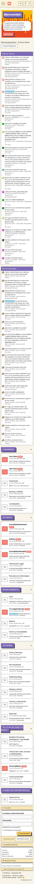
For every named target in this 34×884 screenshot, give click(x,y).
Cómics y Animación (17, 701)
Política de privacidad (9, 877)
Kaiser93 (27, 626)
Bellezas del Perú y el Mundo (12, 728)
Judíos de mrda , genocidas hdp (16, 192)
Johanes (22, 802)
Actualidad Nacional (11, 77)
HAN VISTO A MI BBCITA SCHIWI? (16, 123)
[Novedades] (25, 4)
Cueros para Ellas (16, 777)
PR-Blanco (6, 873)
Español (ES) (17, 873)
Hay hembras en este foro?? (18, 508)
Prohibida (22, 463)
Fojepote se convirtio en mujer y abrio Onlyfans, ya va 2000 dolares (18, 231)
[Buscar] (30, 4)
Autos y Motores (15, 652)
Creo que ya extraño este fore (15, 170)
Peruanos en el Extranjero (19, 576)
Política (7, 64)
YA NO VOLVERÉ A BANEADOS (14, 200)
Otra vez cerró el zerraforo (14, 115)
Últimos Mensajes (9, 269)
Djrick (18, 638)
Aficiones (7, 645)
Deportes (13, 714)
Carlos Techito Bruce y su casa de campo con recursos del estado (17, 58)
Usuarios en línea (10, 861)
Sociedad (7, 517)
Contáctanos (6, 876)
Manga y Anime (15, 689)
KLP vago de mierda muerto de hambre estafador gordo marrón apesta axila (16, 220)
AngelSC (26, 771)
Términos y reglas (17, 876)
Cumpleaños (14, 504)
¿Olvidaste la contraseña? (11, 827)
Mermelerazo (24, 486)
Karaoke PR (12, 626)
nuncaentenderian (23, 603)
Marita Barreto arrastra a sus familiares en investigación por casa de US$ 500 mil (17, 81)
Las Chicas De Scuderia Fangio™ (19, 759)
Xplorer (19, 659)
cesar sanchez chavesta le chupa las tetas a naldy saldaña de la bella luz (18, 106)
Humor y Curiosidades (18, 632)
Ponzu (19, 683)
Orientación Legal (16, 564)
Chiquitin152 (20, 582)
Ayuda (19, 877)
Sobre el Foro (14, 797)
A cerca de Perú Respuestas (16, 790)
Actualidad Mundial (11, 197)
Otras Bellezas (15, 766)
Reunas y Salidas (16, 492)
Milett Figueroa (14, 744)
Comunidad (8, 449)
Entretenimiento (11, 589)
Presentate (13, 481)
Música (12, 621)
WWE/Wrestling (15, 677)
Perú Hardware (15, 665)
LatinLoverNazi (21, 498)
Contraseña (6, 820)
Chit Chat (7, 215)
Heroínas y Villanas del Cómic (18, 706)
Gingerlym (12, 771)
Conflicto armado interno (14, 258)
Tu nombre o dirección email (13, 813)
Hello (10, 486)
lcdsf (18, 760)
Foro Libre (8, 113)
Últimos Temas (8, 54)
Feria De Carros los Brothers (17, 657)
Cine (11, 597)
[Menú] (3, 3)
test (10, 802)
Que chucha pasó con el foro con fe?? (18, 148)
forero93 (20, 696)
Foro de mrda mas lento (13, 250)
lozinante (29, 856)
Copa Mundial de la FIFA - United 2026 (21, 718)
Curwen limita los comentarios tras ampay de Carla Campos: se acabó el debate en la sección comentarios (17, 94)
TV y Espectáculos (10, 103)
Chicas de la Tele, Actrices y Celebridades (19, 752)
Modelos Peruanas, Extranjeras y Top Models (19, 738)
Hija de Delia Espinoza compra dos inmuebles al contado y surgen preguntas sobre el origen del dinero (17, 69)
